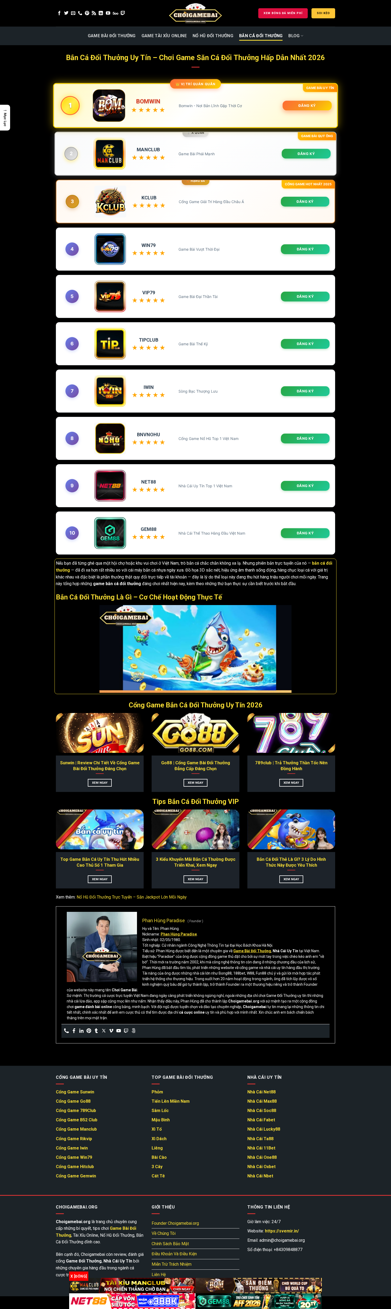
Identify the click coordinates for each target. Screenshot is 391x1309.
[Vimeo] (111, 1031)
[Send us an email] (73, 13)
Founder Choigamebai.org (175, 1223)
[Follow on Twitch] (123, 13)
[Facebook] (74, 1031)
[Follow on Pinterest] (87, 13)
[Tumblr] (96, 1031)
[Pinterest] (88, 1031)
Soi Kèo (323, 13)
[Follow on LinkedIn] (101, 13)
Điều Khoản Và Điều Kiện (174, 1253)
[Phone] (66, 1031)
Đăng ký (307, 105)
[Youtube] (118, 1031)
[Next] (342, 724)
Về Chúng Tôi (164, 1233)
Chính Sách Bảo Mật (170, 1243)
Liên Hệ (159, 1274)
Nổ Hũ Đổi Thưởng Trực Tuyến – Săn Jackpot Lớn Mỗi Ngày (132, 897)
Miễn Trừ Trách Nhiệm (172, 1264)
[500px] (133, 1031)
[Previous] (49, 724)
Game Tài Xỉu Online (164, 35)
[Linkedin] (81, 1031)
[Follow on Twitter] (66, 13)
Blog (294, 35)
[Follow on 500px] (115, 13)
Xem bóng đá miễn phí (283, 13)
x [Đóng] (78, 1276)
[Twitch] (126, 1031)
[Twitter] (103, 1031)
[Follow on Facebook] (59, 13)
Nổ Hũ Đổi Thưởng (213, 35)
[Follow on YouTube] (108, 13)
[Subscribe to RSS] (94, 13)
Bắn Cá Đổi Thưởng (260, 35)
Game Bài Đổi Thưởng (112, 35)
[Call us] (80, 13)
